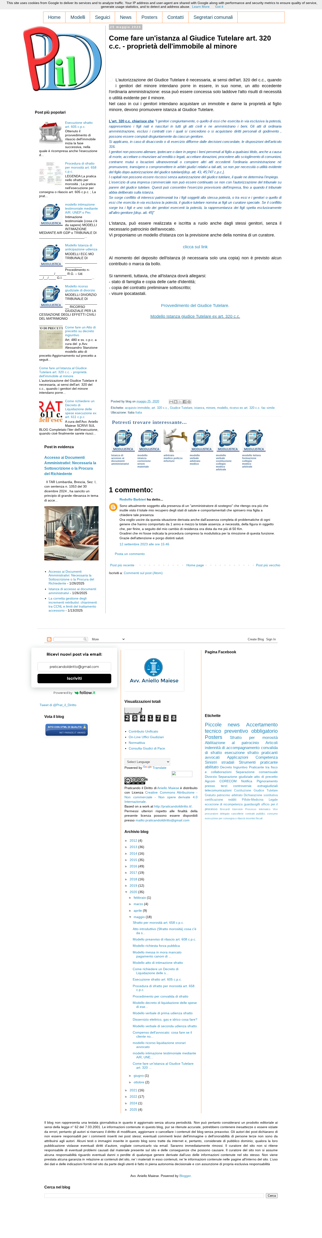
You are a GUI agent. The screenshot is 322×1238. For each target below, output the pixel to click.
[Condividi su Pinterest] (189, 401)
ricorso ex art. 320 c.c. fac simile (252, 408)
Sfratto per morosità (254, 737)
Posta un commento (130, 554)
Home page (195, 565)
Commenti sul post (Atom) (143, 573)
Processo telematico (257, 809)
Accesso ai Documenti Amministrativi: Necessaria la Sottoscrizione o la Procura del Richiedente (71, 577)
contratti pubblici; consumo (261, 813)
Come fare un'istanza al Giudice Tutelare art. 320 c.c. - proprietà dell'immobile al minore (63, 372)
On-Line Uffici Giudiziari (146, 737)
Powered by (63, 693)
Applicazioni (237, 757)
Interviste (237, 809)
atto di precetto (266, 776)
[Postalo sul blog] (175, 401)
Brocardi (225, 809)
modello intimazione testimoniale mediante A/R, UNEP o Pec (81, 208)
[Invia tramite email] (171, 401)
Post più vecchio (268, 565)
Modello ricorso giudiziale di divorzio (80, 288)
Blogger (185, 1176)
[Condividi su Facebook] (184, 401)
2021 (134, 1090)
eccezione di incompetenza (224, 804)
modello (222, 408)
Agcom (210, 781)
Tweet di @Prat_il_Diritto (58, 705)
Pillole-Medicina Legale (260, 799)
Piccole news (222, 725)
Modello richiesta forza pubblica (156, 946)
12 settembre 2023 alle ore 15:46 (144, 544)
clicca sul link (195, 246)
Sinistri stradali (220, 762)
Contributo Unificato (143, 731)
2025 (134, 1109)
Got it (219, 6)
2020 (134, 892)
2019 (134, 885)
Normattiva (137, 743)
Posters (213, 737)
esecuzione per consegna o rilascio (225, 818)
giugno (139, 1075)
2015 (134, 860)
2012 (134, 840)
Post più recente (122, 565)
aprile (138, 910)
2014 (134, 853)
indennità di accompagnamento (232, 747)
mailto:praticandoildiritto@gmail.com (163, 820)
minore (210, 408)
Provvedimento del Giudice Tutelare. (195, 305)
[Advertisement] (195, 65)
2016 (134, 866)
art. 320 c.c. (160, 408)
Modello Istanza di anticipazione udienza (81, 247)
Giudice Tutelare (181, 408)
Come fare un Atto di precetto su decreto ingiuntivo (80, 331)
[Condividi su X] (180, 401)
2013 (134, 847)
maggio (140, 917)
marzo (139, 904)
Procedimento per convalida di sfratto (160, 996)
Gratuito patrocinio (217, 795)
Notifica (246, 781)
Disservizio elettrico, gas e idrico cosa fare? (165, 1019)
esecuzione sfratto (242, 752)
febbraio (140, 897)
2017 (134, 872)
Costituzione (242, 790)
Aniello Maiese (168, 788)
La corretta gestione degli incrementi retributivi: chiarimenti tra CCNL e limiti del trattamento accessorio (73, 604)
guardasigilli (252, 804)
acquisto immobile (137, 408)
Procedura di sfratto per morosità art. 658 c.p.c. (80, 167)
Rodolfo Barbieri (133, 499)
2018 (134, 879)
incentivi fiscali (254, 818)
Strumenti (247, 762)
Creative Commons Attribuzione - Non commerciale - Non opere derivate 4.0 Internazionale (160, 797)
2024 (134, 1103)
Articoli (271, 743)
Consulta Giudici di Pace (147, 748)
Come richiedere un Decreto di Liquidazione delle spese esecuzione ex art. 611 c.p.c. (80, 409)
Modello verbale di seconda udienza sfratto (165, 1026)
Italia (138, 412)
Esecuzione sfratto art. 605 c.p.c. (79, 124)
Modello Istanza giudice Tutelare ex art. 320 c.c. (195, 316)
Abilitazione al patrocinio (232, 743)
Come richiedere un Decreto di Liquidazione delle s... (155, 971)
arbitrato (237, 795)
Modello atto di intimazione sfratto (158, 963)
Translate (159, 768)
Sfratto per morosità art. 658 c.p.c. (158, 922)
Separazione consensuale (257, 772)
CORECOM (228, 781)
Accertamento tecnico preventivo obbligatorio (241, 728)
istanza (199, 408)
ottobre (139, 1082)
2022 (134, 1096)
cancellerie (237, 813)
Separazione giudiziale (235, 776)
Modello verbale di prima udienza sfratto (163, 1013)
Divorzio (211, 776)
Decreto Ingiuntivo (234, 767)
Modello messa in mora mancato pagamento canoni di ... (157, 954)
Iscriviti (74, 678)
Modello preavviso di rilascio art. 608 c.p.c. (164, 939)
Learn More (201, 6)
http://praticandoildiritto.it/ (173, 806)
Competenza (267, 757)
